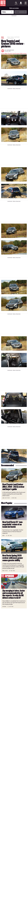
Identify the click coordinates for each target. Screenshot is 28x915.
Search (16, 4)
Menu (26, 4)
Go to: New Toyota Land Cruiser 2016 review (14, 53)
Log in (21, 4)
